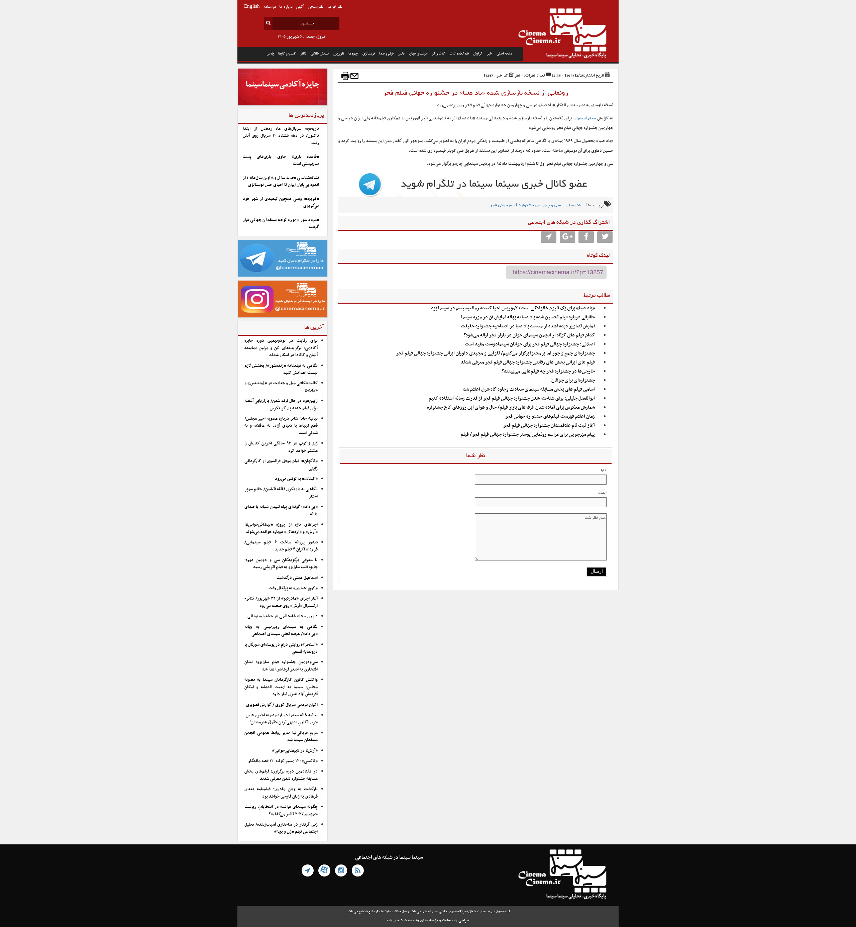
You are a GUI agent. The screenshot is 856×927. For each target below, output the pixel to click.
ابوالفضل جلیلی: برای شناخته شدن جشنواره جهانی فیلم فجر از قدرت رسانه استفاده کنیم (512, 398)
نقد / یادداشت (459, 54)
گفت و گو (438, 54)
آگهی (300, 6)
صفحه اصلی (505, 54)
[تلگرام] (308, 870)
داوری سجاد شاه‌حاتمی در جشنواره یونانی (282, 616)
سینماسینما (586, 118)
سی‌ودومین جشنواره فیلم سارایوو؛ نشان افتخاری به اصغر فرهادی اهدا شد (281, 665)
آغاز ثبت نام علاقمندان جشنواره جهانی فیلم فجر (549, 425)
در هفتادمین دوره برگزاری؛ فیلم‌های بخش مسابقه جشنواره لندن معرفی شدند (281, 775)
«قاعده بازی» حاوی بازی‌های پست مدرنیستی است (281, 160)
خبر (489, 54)
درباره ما (286, 6)
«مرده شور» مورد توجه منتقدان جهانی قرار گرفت (281, 223)
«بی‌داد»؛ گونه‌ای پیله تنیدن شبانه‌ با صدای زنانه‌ (281, 510)
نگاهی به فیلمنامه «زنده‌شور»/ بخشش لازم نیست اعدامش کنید (281, 369)
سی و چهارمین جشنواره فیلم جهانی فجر (525, 205)
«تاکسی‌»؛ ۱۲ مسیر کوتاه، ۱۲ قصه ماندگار (283, 761)
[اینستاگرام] (341, 870)
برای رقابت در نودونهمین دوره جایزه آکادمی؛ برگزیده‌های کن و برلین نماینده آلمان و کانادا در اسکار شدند (281, 348)
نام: (604, 470)
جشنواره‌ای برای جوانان (573, 380)
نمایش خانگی (320, 54)
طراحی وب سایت (455, 920)
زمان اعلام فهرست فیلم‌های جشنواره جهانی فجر (550, 416)
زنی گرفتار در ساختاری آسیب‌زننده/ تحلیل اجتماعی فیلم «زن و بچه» (281, 828)
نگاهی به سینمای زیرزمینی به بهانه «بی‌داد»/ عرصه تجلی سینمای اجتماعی (281, 630)
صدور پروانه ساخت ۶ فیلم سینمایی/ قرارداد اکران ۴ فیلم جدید (281, 546)
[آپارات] (324, 870)
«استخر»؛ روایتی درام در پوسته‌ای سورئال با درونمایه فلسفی (281, 648)
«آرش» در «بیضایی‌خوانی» (295, 750)
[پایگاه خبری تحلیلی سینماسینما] (571, 34)
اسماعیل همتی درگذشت (297, 578)
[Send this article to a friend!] (354, 76)
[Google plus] (567, 237)
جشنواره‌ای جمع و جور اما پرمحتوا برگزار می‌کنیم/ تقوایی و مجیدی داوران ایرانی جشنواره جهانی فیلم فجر (495, 353)
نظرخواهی (334, 6)
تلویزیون (338, 54)
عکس (401, 54)
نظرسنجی (315, 6)
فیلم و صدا (386, 54)
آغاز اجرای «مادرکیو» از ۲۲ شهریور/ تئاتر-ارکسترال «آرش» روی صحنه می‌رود (281, 602)
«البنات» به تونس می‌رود (296, 479)
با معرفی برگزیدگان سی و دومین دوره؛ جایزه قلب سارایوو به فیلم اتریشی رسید (281, 563)
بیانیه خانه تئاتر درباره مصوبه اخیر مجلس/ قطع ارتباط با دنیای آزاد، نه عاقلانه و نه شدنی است (281, 426)
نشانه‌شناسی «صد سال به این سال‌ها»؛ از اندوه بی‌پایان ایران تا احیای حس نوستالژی (281, 181)
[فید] (358, 870)
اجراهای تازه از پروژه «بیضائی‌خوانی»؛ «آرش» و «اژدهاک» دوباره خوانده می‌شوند (281, 528)
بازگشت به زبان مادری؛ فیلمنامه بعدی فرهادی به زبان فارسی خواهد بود (281, 793)
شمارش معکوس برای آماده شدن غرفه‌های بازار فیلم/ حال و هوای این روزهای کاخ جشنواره (511, 407)
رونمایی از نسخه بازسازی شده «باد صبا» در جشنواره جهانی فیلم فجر (475, 93)
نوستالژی (368, 54)
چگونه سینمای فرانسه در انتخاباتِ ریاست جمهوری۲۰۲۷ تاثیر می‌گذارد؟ (281, 810)
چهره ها (353, 54)
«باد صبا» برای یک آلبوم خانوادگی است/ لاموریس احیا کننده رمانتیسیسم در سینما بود (513, 308)
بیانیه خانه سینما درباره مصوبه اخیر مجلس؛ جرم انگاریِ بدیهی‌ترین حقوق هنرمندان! (281, 719)
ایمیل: (602, 492)
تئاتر (303, 54)
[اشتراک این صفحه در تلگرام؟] (548, 237)
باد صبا (575, 205)
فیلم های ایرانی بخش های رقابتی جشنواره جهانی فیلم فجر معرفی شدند (528, 362)
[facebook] (586, 237)
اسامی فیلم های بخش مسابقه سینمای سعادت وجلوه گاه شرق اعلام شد (529, 389)
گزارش (478, 54)
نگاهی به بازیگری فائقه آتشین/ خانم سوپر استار (281, 493)
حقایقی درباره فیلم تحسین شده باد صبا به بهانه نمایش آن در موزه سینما (528, 317)
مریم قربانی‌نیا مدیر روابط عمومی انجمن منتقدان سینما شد (281, 736)
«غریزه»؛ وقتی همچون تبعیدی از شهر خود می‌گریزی (281, 202)
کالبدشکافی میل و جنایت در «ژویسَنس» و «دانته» (281, 387)
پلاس (270, 54)
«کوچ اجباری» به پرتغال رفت (293, 588)
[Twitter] (605, 237)
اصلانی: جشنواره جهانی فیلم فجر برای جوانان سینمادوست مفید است (530, 344)
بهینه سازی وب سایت (421, 920)
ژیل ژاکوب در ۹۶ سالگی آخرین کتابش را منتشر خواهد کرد (281, 447)
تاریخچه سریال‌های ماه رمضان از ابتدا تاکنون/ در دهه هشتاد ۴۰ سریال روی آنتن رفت (281, 136)
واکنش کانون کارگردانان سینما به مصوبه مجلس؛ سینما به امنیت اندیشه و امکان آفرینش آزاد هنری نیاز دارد (281, 687)
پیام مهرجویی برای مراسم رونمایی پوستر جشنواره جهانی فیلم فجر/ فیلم (527, 434)
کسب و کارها (287, 54)
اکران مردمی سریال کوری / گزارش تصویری (282, 705)
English (252, 6)
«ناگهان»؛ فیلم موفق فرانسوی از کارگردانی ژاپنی (281, 464)
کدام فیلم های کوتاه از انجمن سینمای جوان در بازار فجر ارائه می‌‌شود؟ (529, 335)
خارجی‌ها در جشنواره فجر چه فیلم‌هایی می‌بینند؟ (548, 371)
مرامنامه (269, 6)
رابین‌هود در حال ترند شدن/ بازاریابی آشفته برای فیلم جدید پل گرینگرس (281, 404)
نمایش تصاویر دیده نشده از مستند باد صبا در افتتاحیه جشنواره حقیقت (528, 326)
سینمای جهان (418, 54)
